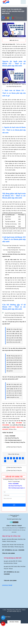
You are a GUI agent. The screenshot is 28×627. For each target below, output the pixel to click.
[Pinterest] (23, 458)
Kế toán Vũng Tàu (6, 52)
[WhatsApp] (17, 458)
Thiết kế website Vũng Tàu (15, 611)
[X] (8, 458)
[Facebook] (5, 458)
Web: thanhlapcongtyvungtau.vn (13, 440)
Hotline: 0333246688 (10, 435)
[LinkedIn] (14, 458)
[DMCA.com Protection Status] (14, 522)
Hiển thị (16, 40)
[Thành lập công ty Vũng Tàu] (5, 0)
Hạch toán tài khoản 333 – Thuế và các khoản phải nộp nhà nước (13, 11)
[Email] (15, 461)
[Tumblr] (20, 458)
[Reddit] (11, 458)
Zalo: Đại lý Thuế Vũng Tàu (12, 438)
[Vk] (5, 461)
